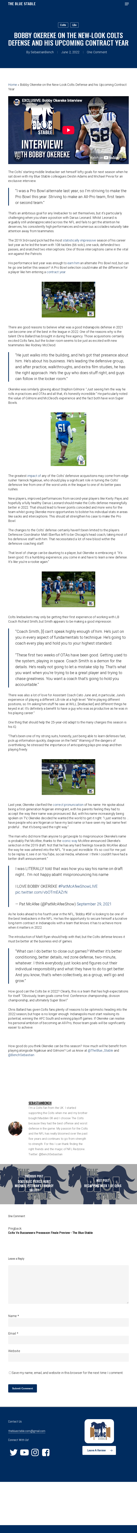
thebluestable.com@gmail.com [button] (26, 1431)
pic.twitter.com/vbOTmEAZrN (41, 892)
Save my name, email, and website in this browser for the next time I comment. (67, 1373)
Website (14, 1351)
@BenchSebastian (21, 1055)
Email (13, 1333)
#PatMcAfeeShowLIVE (78, 886)
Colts (63, 25)
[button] (127, 4)
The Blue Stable (22, 4)
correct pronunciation (68, 805)
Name (13, 1316)
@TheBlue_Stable (100, 1050)
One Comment (97, 52)
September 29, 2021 (94, 904)
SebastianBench (42, 52)
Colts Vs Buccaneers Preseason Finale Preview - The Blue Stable (50, 1232)
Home (12, 85)
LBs (74, 25)
